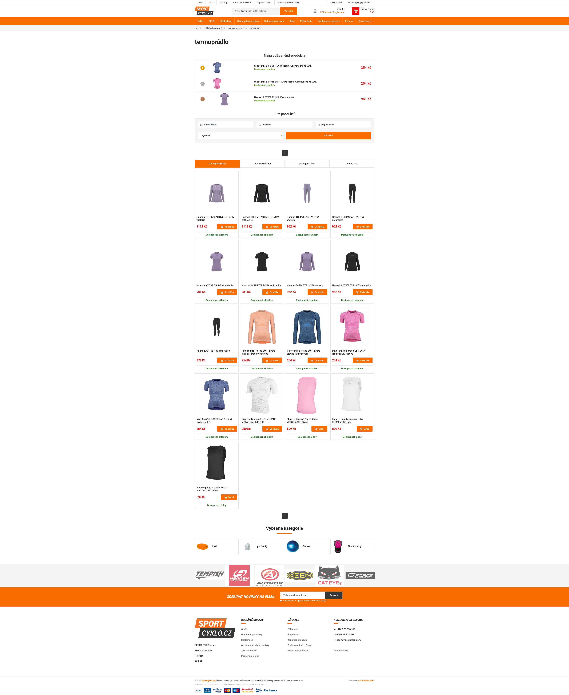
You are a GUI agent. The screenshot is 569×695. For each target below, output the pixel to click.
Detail (321, 429)
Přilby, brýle (306, 21)
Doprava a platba (264, 2)
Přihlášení (292, 629)
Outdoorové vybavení (329, 21)
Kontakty (223, 2)
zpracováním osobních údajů (311, 600)
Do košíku (229, 227)
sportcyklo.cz (208, 680)
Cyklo (200, 21)
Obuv (292, 21)
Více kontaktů (341, 650)
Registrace (339, 12)
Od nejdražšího (307, 163)
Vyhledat (288, 11)
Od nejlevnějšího (262, 163)
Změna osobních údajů (299, 645)
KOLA (211, 21)
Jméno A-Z (352, 163)
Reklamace (247, 640)
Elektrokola (226, 21)
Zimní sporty (364, 21)
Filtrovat (328, 135)
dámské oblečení (235, 28)
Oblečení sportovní (274, 21)
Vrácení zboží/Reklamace (288, 2)
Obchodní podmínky (242, 2)
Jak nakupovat (249, 650)
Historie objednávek (298, 650)
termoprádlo (255, 28)
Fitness (349, 21)
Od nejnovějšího (217, 163)
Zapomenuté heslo (297, 640)
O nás (211, 2)
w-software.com (366, 680)
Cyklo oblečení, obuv (248, 21)
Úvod (200, 2)
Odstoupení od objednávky (255, 645)
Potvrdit (334, 595)
